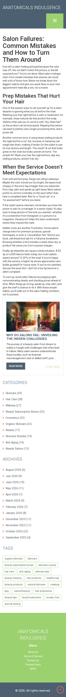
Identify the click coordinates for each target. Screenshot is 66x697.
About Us (33, 652)
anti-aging (24, 571)
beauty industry (13, 578)
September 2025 (18, 537)
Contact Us (33, 660)
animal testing (12, 604)
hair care (9, 571)
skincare (32, 558)
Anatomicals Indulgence (32, 7)
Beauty (13, 430)
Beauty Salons (17, 448)
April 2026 (14, 494)
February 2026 (16, 507)
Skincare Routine (19, 436)
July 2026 (14, 476)
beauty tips (11, 597)
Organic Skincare (19, 424)
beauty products (14, 584)
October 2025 (17, 531)
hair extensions (43, 591)
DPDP (33, 668)
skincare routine (47, 565)
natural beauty (22, 591)
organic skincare (14, 558)
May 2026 (15, 488)
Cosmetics (15, 417)
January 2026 (16, 513)
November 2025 (18, 525)
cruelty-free (52, 597)
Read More (16, 366)
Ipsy (7, 591)
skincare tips (42, 571)
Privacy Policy (33, 664)
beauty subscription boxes (19, 565)
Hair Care (14, 399)
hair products (34, 578)
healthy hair (52, 578)
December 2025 (18, 519)
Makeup (13, 405)
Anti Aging (15, 442)
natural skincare (36, 584)
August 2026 (15, 469)
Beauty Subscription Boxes (25, 411)
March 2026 (15, 500)
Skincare (14, 393)
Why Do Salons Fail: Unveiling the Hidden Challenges (32, 337)
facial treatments (31, 597)
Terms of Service (33, 656)
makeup (54, 584)
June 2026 (15, 482)
